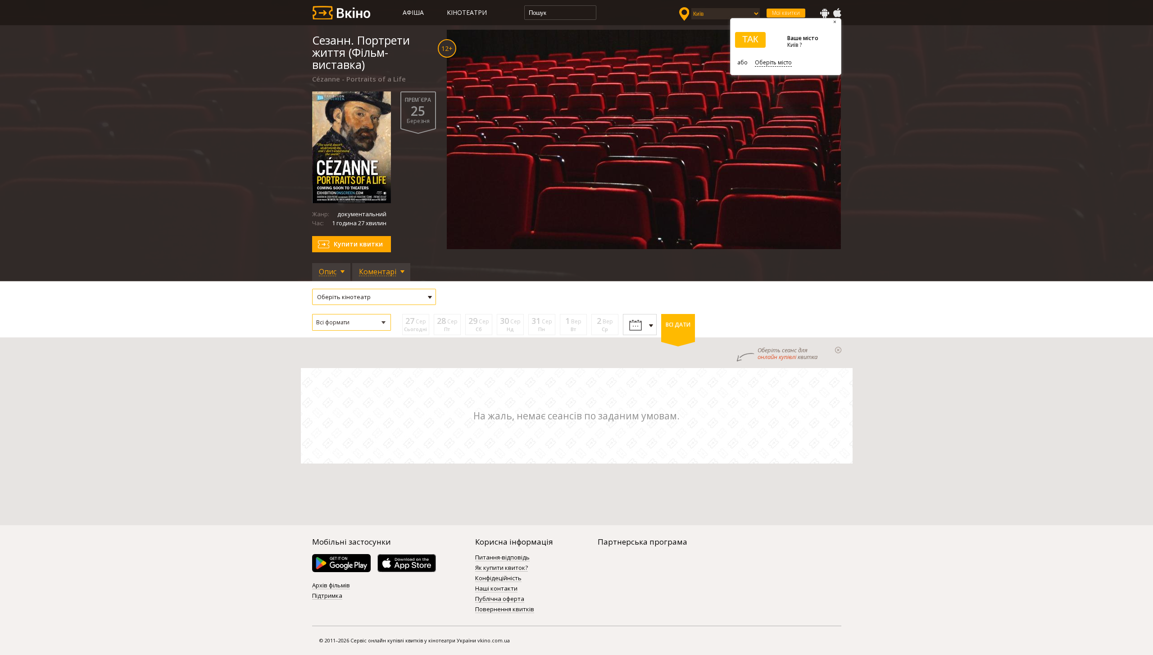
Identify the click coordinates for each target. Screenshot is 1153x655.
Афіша (413, 12)
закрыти (838, 350)
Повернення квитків (504, 609)
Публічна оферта (499, 599)
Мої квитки (786, 13)
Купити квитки (358, 244)
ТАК (750, 39)
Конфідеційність (498, 578)
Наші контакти (496, 588)
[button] (351, 322)
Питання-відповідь (502, 557)
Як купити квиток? (501, 568)
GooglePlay (824, 13)
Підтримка (327, 596)
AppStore (836, 13)
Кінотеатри (467, 12)
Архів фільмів (331, 585)
